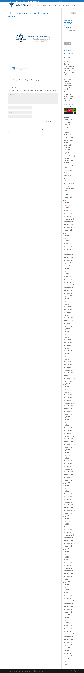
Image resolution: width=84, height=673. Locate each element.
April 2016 (67, 524)
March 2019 (68, 428)
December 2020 (69, 370)
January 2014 (68, 598)
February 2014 (68, 595)
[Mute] (73, 113)
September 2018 (69, 444)
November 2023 (69, 288)
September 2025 (69, 227)
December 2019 (69, 403)
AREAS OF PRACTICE (54, 5)
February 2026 (68, 213)
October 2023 (68, 290)
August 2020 (68, 381)
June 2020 (67, 387)
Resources (52, 1)
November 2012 (69, 637)
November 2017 (69, 472)
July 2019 (67, 417)
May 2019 (67, 422)
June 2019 (67, 420)
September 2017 (69, 477)
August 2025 (68, 230)
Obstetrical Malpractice (67, 179)
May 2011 (67, 661)
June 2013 (67, 617)
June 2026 (67, 202)
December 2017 (69, 469)
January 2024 (68, 282)
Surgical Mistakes (69, 183)
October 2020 (68, 376)
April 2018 (67, 458)
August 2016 (68, 513)
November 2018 (69, 439)
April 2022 (67, 337)
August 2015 (68, 546)
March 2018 (68, 461)
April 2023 (67, 304)
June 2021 (67, 354)
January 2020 (68, 400)
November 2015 (69, 538)
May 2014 (67, 587)
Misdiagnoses (68, 173)
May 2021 (67, 356)
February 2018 (68, 464)
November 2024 (69, 255)
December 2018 (69, 436)
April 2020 (67, 392)
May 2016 (67, 521)
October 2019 (68, 409)
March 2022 (68, 340)
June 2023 (67, 299)
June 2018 (67, 452)
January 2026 (68, 216)
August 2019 (68, 414)
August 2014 (68, 579)
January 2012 (68, 653)
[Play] (65, 113)
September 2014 (69, 576)
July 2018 (67, 450)
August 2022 (68, 326)
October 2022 (68, 321)
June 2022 (67, 332)
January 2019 (68, 433)
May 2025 (67, 238)
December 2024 (69, 252)
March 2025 (68, 244)
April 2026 (67, 208)
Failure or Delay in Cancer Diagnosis (69, 147)
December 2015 (69, 535)
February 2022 (68, 343)
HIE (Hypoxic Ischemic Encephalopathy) (69, 154)
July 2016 (67, 516)
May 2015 (67, 554)
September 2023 (69, 293)
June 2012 (67, 650)
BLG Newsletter (60, 1)
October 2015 (68, 540)
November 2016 (69, 505)
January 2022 (68, 345)
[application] (70, 111)
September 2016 (69, 510)
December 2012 (69, 634)
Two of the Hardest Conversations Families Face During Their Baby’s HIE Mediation (68, 86)
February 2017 (68, 496)
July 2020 (67, 384)
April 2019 (67, 425)
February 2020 (68, 398)
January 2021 (68, 367)
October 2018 (68, 441)
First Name (66, 37)
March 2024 (68, 277)
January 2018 (68, 466)
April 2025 (67, 241)
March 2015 (68, 560)
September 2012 (69, 642)
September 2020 (69, 378)
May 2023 (67, 301)
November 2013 (69, 604)
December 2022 (69, 315)
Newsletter (67, 176)
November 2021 (69, 351)
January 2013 (68, 631)
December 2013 (69, 601)
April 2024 (67, 274)
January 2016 (68, 532)
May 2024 (67, 271)
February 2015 (68, 562)
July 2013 (67, 615)
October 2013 (68, 606)
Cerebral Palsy (68, 137)
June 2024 (67, 268)
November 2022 (69, 318)
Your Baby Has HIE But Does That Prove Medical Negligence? (68, 57)
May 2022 (67, 334)
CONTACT (73, 5)
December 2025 (69, 219)
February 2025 (68, 246)
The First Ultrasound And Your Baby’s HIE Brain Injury (69, 67)
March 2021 (68, 362)
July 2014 (67, 582)
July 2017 (67, 483)
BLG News (67, 127)
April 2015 (67, 557)
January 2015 (68, 565)
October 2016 (68, 507)
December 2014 (69, 568)
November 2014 (69, 571)
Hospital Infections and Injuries (68, 161)
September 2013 (69, 609)
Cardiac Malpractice (67, 134)
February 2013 (68, 628)
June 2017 (67, 485)
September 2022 (69, 323)
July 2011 (67, 659)
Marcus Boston (13, 19)
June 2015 (67, 551)
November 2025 (69, 222)
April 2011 (67, 664)
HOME (37, 5)
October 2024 (68, 257)
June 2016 (67, 518)
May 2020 (67, 389)
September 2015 (69, 543)
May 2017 (67, 488)
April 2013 (67, 623)
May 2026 (67, 205)
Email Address (67, 31)
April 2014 (67, 590)
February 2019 (68, 431)
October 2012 (68, 639)
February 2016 (68, 529)
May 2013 (67, 620)
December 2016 (69, 502)
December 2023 (69, 285)
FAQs (63, 5)
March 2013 (68, 626)
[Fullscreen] (74, 113)
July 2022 (67, 329)
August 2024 (68, 263)
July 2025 (67, 233)
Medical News (68, 170)
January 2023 (68, 312)
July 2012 (67, 648)
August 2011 (68, 656)
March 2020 (68, 395)
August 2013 (68, 612)
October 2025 (68, 224)
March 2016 (68, 527)
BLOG (67, 5)
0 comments (26, 19)
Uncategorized (68, 186)
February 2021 (68, 365)
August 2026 (68, 197)
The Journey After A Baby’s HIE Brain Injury (69, 75)
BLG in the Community (70, 1)
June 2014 (67, 584)
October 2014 (68, 573)
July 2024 (67, 266)
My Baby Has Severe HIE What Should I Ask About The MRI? (69, 97)
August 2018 (68, 447)
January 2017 (68, 499)
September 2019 (69, 411)
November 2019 (69, 406)
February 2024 (68, 279)
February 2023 (68, 310)
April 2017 (67, 491)
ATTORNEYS (44, 5)
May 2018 (67, 455)
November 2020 (69, 373)
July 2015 (67, 549)
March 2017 (68, 494)
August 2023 (68, 296)
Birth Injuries (68, 120)
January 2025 (68, 249)
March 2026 (68, 211)
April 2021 (67, 359)
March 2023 (68, 307)
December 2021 (69, 348)
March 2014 (68, 593)
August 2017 (68, 480)
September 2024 (69, 260)
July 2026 (67, 200)
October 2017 (68, 474)
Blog (65, 130)
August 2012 (68, 645)
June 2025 (67, 235)
